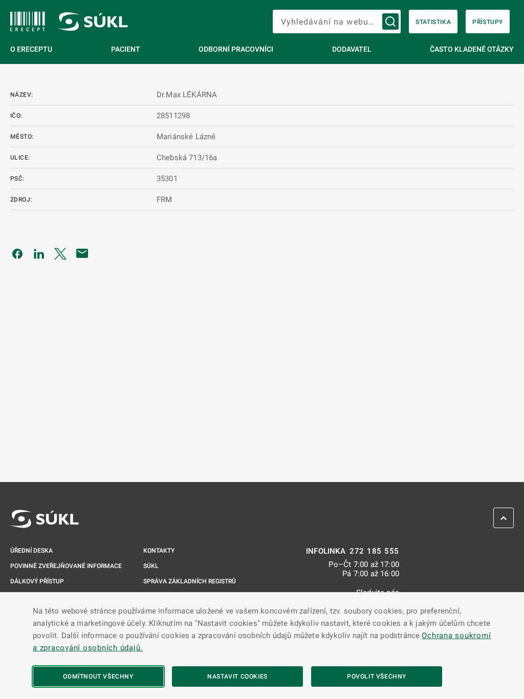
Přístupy (487, 22)
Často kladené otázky (472, 49)
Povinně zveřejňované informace (66, 566)
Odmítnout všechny (98, 676)
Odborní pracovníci (236, 49)
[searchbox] (337, 21)
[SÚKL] (27, 21)
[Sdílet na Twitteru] (60, 253)
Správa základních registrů (189, 581)
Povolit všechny (376, 676)
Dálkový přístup (37, 581)
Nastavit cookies (237, 676)
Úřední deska (31, 550)
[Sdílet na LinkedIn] (39, 253)
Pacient (125, 49)
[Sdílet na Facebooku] (17, 253)
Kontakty (158, 550)
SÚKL (151, 566)
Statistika (433, 22)
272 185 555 (374, 551)
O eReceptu (31, 49)
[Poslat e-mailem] (82, 253)
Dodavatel (352, 49)
